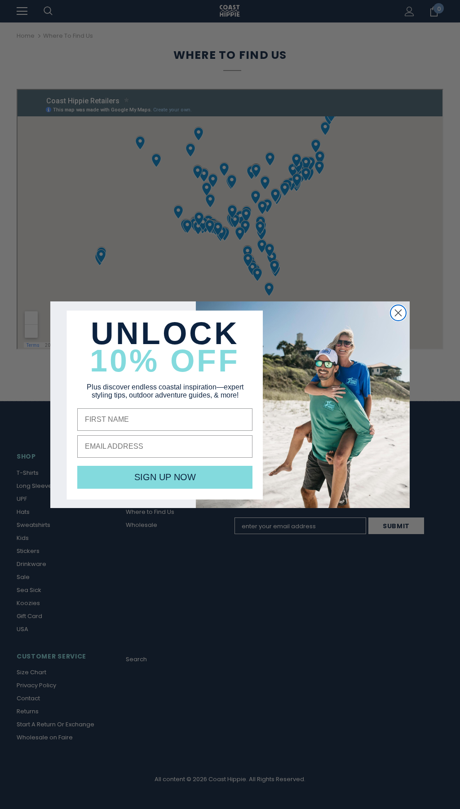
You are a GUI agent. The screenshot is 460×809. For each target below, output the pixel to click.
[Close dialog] (398, 313)
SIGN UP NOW (165, 477)
